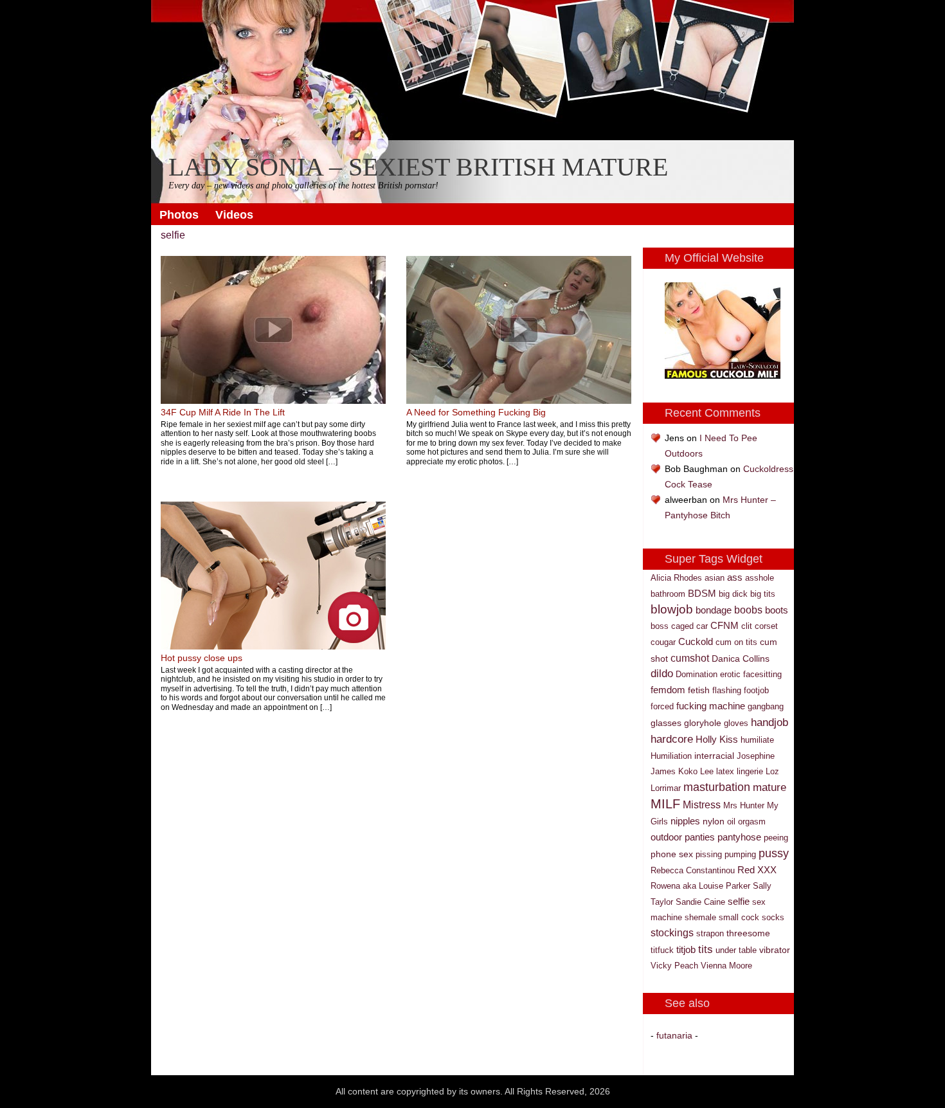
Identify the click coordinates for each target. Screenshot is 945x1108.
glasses (666, 723)
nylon (713, 821)
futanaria (674, 1035)
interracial (714, 755)
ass (734, 577)
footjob (756, 690)
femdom (668, 689)
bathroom (668, 594)
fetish (699, 690)
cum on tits (736, 642)
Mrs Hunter (743, 805)
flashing (726, 690)
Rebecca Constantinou (693, 870)
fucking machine (710, 705)
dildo (662, 674)
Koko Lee (696, 771)
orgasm (752, 821)
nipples (685, 820)
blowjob (672, 609)
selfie (739, 901)
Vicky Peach (674, 965)
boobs (748, 609)
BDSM (702, 593)
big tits (762, 594)
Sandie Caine (700, 902)
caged (682, 626)
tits (705, 949)
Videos (234, 214)
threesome (748, 933)
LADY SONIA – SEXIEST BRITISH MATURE (418, 167)
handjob (769, 722)
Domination (696, 674)
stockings (672, 932)
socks (773, 917)
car (702, 626)
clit (746, 626)
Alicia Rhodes (676, 578)
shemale (700, 917)
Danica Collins (741, 658)
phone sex (672, 854)
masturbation (716, 787)
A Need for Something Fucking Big (476, 412)
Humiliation (671, 756)
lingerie (750, 771)
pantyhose (739, 836)
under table (736, 950)
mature (769, 787)
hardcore (672, 738)
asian (714, 578)
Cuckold (695, 641)
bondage (714, 610)
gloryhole (702, 723)
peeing (776, 837)
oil (731, 821)
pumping (740, 854)
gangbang (766, 706)
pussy (774, 853)
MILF (665, 804)
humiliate (757, 740)
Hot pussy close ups (201, 658)
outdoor (666, 836)
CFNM (724, 626)
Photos (179, 214)
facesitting (762, 674)
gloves (736, 723)
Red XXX (757, 869)
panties (700, 836)
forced (662, 706)
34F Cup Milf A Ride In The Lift (223, 412)
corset (766, 626)
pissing (709, 854)
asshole (759, 578)
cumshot (689, 658)
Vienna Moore (726, 965)
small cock (739, 917)
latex (725, 771)
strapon (710, 933)
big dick (733, 594)
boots (776, 610)
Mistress (702, 804)
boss (660, 626)
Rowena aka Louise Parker (700, 886)
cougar (663, 642)
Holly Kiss (717, 739)
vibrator (774, 950)
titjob (686, 950)
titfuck (662, 950)
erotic (730, 674)
